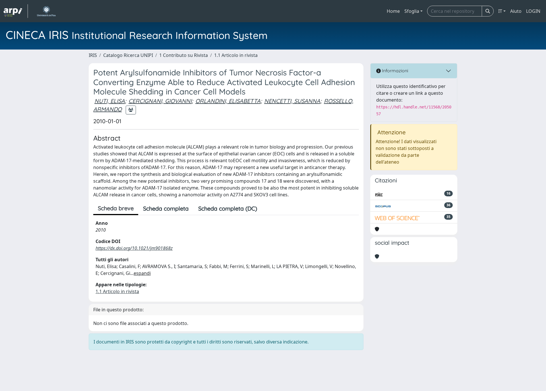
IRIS (93, 55)
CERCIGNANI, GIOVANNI (160, 100)
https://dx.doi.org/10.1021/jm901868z (134, 248)
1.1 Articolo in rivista (236, 55)
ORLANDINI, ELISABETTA (227, 100)
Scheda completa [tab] (166, 208)
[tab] (267, 209)
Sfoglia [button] (411, 11)
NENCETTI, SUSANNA (292, 100)
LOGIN (533, 11)
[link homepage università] (46, 11)
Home (393, 11)
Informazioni (394, 70)
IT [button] (500, 11)
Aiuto (516, 11)
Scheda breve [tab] (116, 208)
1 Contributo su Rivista (183, 55)
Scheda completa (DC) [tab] (227, 208)
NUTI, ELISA (109, 100)
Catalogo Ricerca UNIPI (128, 55)
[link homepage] (15, 11)
